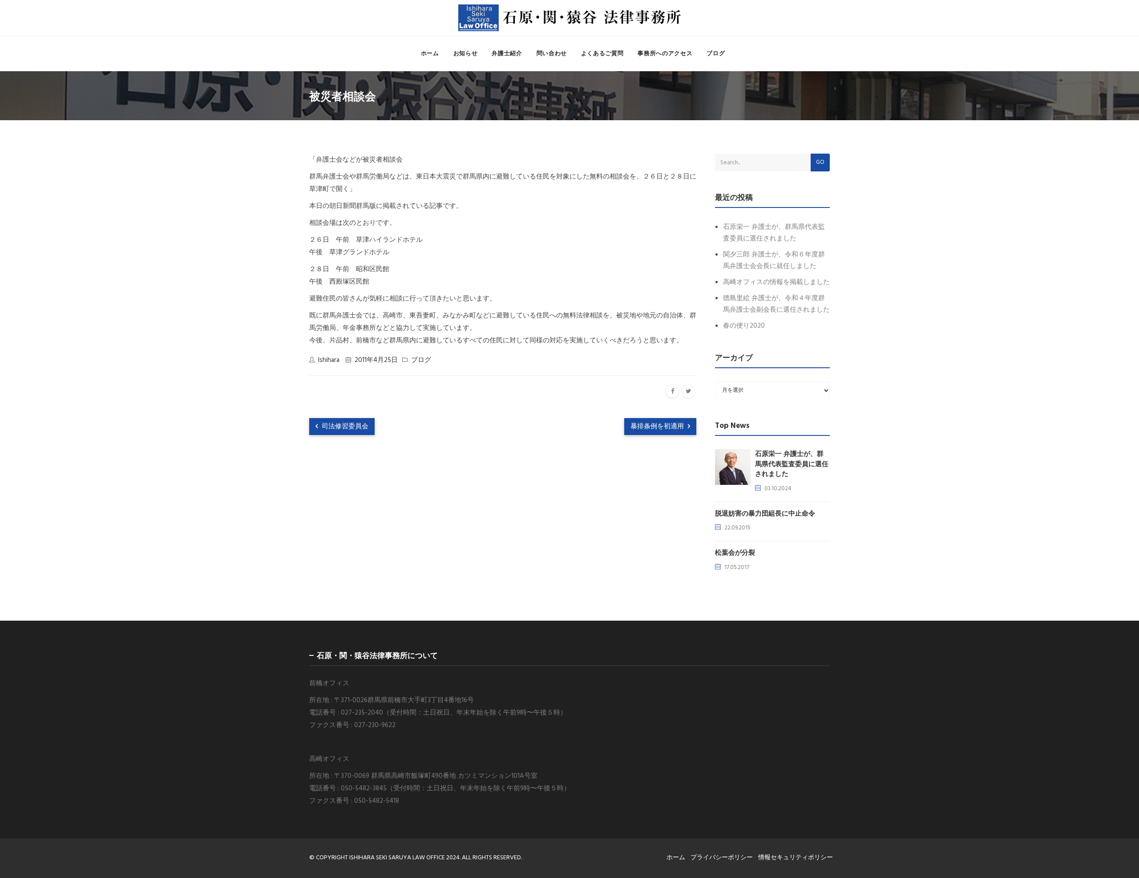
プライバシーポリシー (722, 858)
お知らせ (465, 53)
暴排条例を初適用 (658, 426)
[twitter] (688, 391)
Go (820, 162)
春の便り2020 (744, 326)
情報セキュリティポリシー (795, 858)
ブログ (716, 53)
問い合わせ (552, 53)
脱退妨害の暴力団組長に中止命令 (765, 513)
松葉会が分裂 (735, 553)
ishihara (328, 360)
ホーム (430, 53)
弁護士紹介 (507, 53)
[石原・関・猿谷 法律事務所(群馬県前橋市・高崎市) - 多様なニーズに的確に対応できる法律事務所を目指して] (569, 18)
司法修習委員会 (344, 426)
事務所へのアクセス (665, 53)
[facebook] (672, 391)
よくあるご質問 (602, 53)
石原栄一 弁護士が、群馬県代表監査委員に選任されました (791, 464)
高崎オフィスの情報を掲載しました (776, 282)
